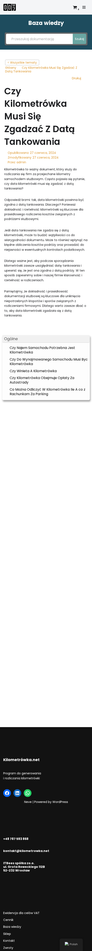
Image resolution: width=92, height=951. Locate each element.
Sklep (7, 934)
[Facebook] (7, 793)
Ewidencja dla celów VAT (21, 913)
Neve (28, 802)
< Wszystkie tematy (22, 62)
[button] (46, 339)
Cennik (8, 920)
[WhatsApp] (27, 793)
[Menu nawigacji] (84, 7)
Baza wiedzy (12, 927)
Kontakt (9, 941)
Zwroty (8, 948)
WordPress (60, 802)
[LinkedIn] (17, 793)
